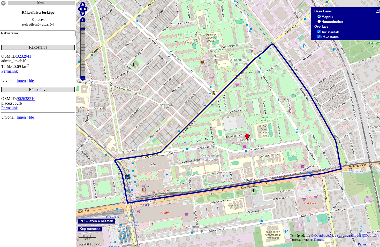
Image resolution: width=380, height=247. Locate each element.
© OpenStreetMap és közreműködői (336, 235)
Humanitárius (332, 22)
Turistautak (330, 32)
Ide (31, 80)
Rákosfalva (330, 37)
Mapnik (327, 17)
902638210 (26, 98)
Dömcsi (319, 240)
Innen (21, 80)
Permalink (365, 244)
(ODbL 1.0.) (370, 235)
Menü (41, 3)
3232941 (24, 56)
